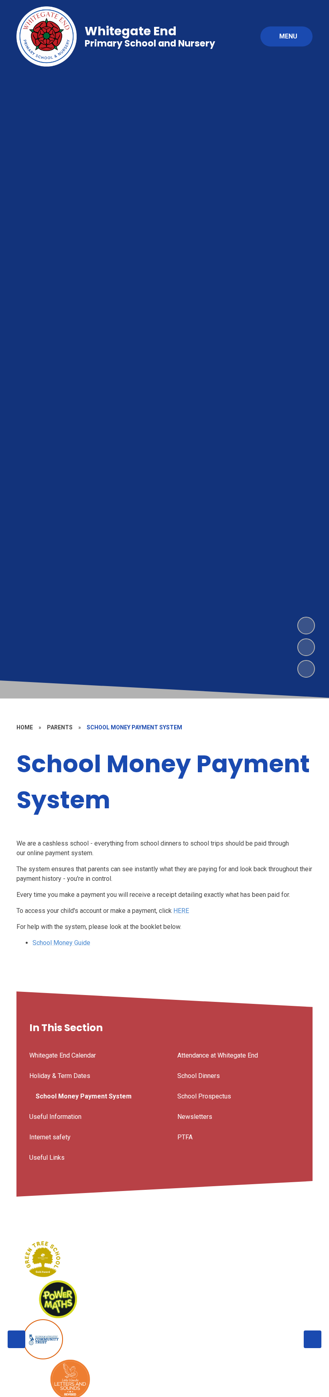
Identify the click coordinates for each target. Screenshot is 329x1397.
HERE (181, 911)
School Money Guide (61, 943)
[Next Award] (312, 1339)
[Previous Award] (16, 1339)
